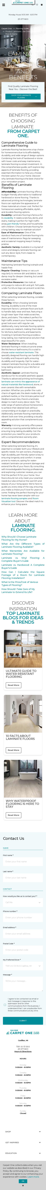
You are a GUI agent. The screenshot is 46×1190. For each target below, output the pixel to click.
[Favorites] (37, 5)
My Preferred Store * (11, 960)
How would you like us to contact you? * (20, 896)
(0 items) (42, 5)
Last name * (8, 871)
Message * (7, 975)
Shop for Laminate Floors (21, 96)
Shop (8, 1132)
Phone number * (10, 911)
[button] (32, 5)
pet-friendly (13, 224)
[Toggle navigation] (3, 4)
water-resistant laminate (21, 352)
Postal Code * (8, 943)
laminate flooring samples (14, 498)
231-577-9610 (23, 19)
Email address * (9, 927)
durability (8, 218)
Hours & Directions (23, 1051)
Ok (23, 1181)
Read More (13, 685)
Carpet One (6, 28)
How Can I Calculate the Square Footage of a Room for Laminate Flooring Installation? (23, 575)
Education (11, 1153)
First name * (8, 855)
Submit (22, 1021)
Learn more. (33, 1177)
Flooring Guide (22, 28)
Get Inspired (12, 1142)
